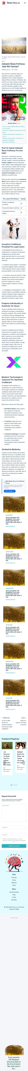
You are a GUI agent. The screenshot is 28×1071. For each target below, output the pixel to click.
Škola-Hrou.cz (6, 69)
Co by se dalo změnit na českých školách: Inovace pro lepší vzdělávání (7, 723)
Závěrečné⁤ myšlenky (9, 142)
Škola (3, 61)
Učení (14, 885)
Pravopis (14, 877)
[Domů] (2, 57)
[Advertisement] (14, 20)
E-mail (4, 834)
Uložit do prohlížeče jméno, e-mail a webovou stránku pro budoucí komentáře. (14, 839)
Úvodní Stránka (14, 892)
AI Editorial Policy (14, 917)
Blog (14, 894)
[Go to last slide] (4, 763)
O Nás (14, 897)
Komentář (5, 805)
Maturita (14, 882)
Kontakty (14, 900)
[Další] (23, 763)
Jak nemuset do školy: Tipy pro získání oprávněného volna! (7, 758)
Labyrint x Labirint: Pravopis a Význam (21, 721)
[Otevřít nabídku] (24, 3)
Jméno (5, 827)
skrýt (18, 123)
